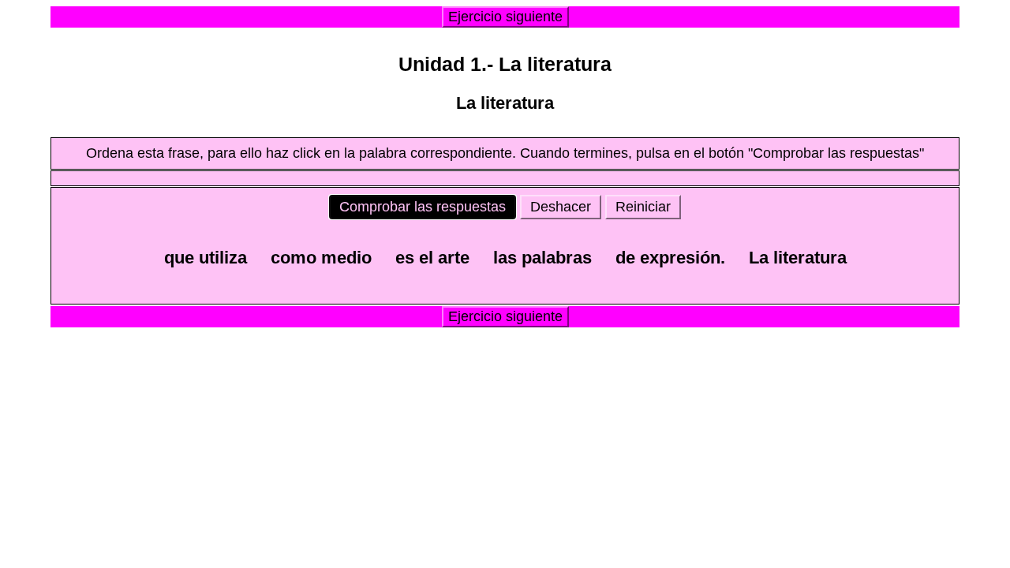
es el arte (432, 257)
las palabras (542, 257)
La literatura (798, 257)
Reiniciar (643, 207)
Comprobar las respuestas (422, 207)
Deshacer (560, 207)
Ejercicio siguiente (505, 16)
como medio (321, 257)
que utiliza (205, 257)
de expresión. (670, 257)
